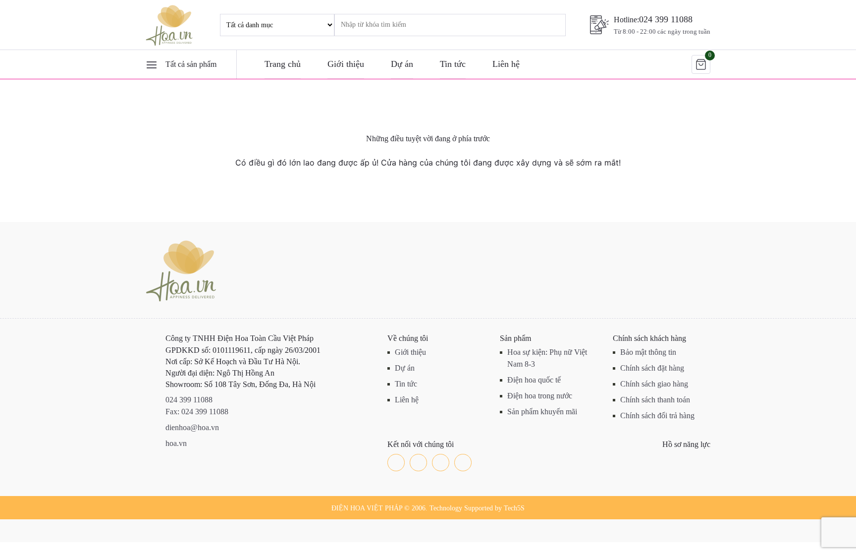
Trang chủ (283, 64)
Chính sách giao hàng (654, 384)
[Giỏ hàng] (701, 64)
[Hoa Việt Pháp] (170, 25)
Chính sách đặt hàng (652, 368)
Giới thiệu (345, 64)
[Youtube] (440, 462)
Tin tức (453, 64)
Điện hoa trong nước (539, 395)
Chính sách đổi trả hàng (657, 415)
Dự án (402, 64)
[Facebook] (396, 462)
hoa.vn (176, 443)
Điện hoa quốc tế (534, 380)
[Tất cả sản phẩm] (152, 64)
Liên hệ (506, 64)
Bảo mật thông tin (648, 352)
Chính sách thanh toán (655, 399)
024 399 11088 (666, 19)
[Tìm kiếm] (544, 25)
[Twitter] (418, 462)
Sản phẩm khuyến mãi (542, 411)
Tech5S (514, 508)
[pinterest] (463, 462)
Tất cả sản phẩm (190, 64)
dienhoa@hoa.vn (192, 427)
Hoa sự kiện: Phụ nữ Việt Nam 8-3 (547, 358)
